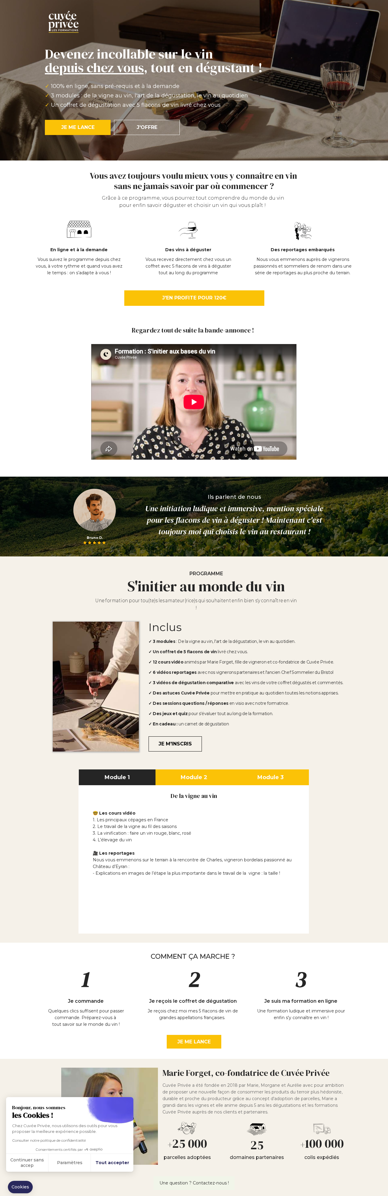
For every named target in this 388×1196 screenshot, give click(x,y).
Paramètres (69, 1162)
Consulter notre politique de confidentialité (49, 1140)
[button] (20, 1187)
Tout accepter (112, 1162)
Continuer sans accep (27, 1162)
